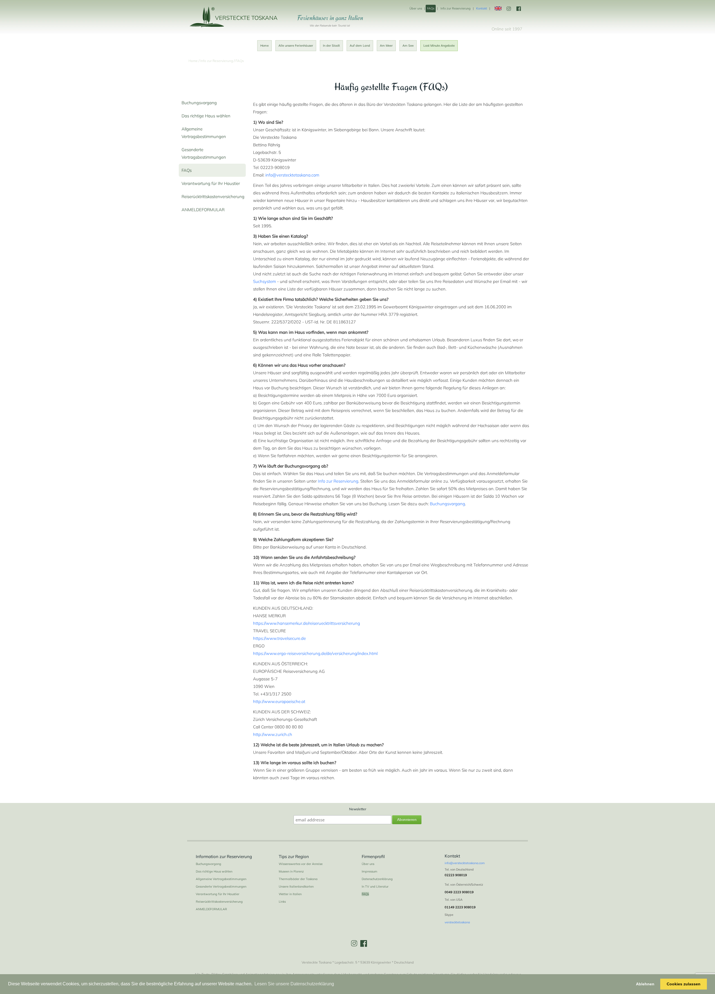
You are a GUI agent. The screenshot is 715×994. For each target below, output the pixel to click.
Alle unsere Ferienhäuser (295, 45)
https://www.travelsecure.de (279, 638)
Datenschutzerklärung (377, 879)
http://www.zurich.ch (272, 734)
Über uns (415, 8)
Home (264, 45)
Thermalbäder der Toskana (298, 879)
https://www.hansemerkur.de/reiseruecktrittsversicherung (306, 623)
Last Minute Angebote (439, 45)
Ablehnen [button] (645, 984)
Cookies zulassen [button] (683, 984)
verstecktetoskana (457, 922)
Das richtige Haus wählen (206, 115)
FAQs (430, 8)
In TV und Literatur (375, 886)
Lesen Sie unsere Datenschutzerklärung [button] (294, 983)
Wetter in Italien (290, 894)
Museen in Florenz (291, 871)
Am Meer (386, 45)
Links (282, 902)
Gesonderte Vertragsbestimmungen (221, 886)
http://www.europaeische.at (279, 701)
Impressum (369, 871)
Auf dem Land (360, 45)
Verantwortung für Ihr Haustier (211, 183)
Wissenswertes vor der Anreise (301, 864)
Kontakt (481, 8)
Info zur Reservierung (455, 8)
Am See (408, 45)
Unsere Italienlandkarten (296, 886)
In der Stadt (331, 45)
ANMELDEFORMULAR (203, 209)
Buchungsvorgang (199, 102)
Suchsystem (264, 281)
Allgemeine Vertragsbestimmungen (221, 879)
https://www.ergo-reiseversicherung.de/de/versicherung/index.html (315, 653)
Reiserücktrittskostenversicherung (213, 196)
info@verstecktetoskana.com (292, 175)
